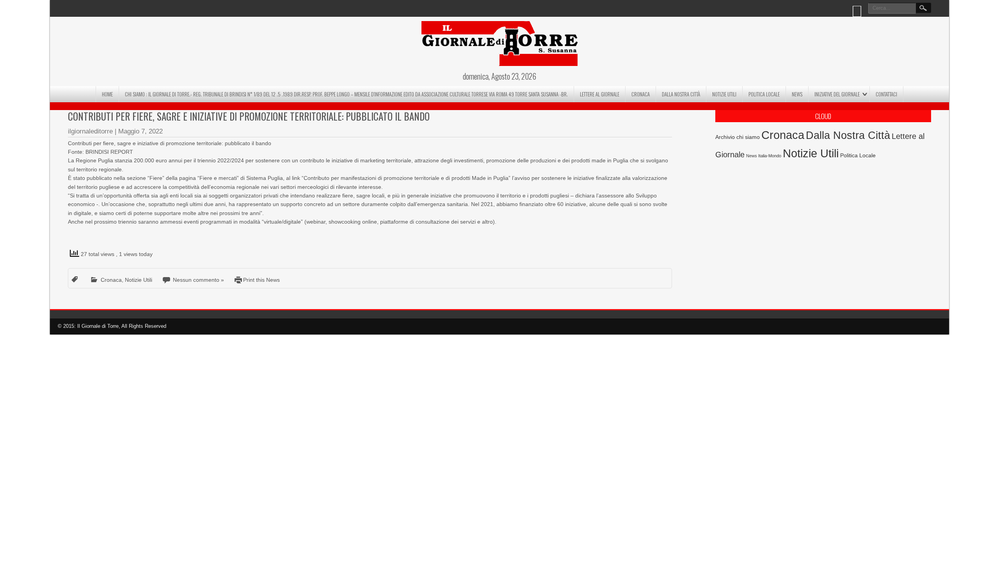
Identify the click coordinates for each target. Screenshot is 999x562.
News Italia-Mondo (763, 155)
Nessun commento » (198, 280)
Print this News (261, 280)
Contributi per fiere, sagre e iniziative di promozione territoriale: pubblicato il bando (249, 116)
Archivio (725, 137)
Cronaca (640, 94)
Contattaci (886, 94)
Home (107, 94)
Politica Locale (764, 94)
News (797, 94)
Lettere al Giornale (599, 94)
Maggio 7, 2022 (140, 131)
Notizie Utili (724, 94)
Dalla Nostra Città (681, 94)
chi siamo (748, 137)
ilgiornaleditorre (90, 131)
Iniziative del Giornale (837, 94)
